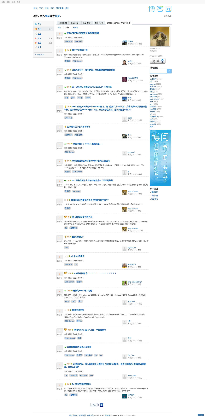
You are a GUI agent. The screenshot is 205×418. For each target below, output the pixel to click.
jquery (155, 111)
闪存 (39, 24)
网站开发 (156, 86)
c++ (154, 104)
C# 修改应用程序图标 (81, 384)
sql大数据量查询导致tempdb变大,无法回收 (91, 160)
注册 (57, 15)
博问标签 (99, 22)
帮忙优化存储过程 (80, 50)
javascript (156, 96)
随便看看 (60, 8)
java (66, 247)
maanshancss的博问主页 (118, 22)
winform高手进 (77, 256)
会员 (13, 2)
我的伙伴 (131, 395)
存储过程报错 (78, 310)
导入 (80, 301)
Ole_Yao (131, 355)
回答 (67, 27)
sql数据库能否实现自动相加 (79, 346)
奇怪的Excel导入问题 (82, 290)
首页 (3, 2)
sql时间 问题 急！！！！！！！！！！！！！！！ (95, 273)
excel (67, 301)
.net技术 (156, 79)
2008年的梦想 (133, 78)
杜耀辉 (130, 41)
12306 (87, 97)
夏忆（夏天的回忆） (135, 282)
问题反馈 (40, 54)
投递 (50, 38)
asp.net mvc (157, 99)
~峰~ (129, 321)
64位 (74, 301)
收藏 (39, 42)
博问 (39, 29)
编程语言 (156, 106)
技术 (73, 97)
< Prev (93, 405)
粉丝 (47, 8)
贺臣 (129, 97)
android (155, 124)
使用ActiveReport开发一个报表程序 (90, 329)
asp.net (155, 84)
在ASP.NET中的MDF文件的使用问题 (83, 33)
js (153, 114)
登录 (47, 15)
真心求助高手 (78, 236)
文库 (39, 47)
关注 (41, 8)
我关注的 (75, 22)
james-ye (131, 301)
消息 (67, 8)
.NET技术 (68, 41)
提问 (50, 29)
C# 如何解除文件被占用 (82, 217)
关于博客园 (73, 415)
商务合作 (90, 415)
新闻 (8, 2)
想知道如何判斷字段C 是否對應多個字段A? (90, 199)
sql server (76, 191)
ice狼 (130, 118)
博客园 (107, 415)
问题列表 (63, 22)
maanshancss (133, 191)
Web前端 (68, 118)
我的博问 (87, 22)
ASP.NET (78, 41)
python (155, 121)
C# (66, 228)
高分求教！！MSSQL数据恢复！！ (88, 143)
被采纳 (75, 27)
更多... (152, 126)
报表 (79, 338)
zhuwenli (131, 152)
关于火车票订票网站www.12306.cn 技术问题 (92, 86)
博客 (39, 33)
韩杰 (129, 338)
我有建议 (154, 199)
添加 (50, 42)
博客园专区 (156, 116)
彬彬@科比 (132, 264)
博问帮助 (154, 192)
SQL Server (77, 61)
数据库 (67, 61)
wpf (154, 119)
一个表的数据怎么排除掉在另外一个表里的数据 (92, 180)
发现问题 (154, 195)
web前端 (155, 109)
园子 (35, 8)
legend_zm (132, 247)
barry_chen (132, 375)
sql (101, 355)
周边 (18, 2)
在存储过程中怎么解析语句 (78, 126)
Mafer (130, 61)
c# (154, 81)
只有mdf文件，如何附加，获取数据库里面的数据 (93, 69)
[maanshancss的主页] (160, 36)
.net (91, 375)
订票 (66, 97)
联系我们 (82, 415)
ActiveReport (70, 338)
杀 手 (130, 135)
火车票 (80, 97)
